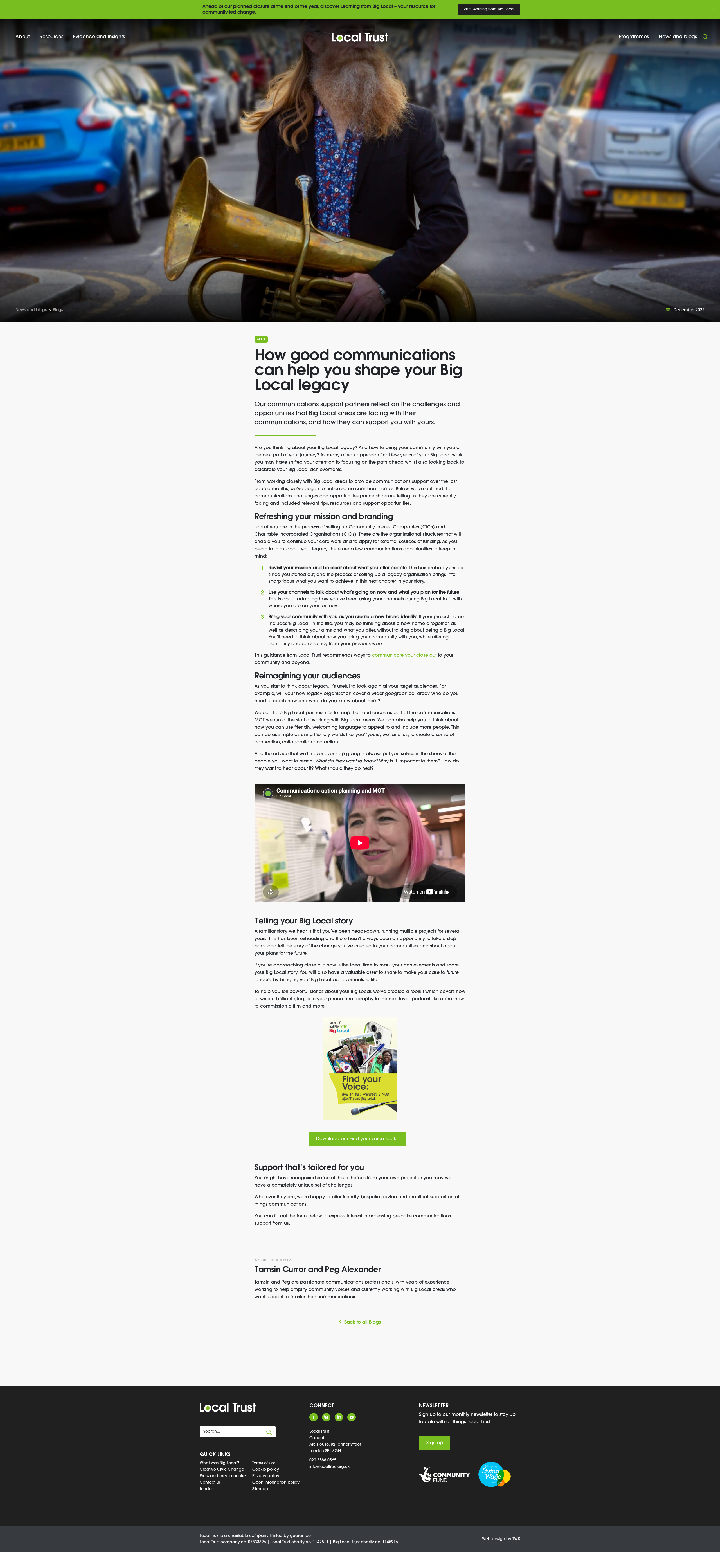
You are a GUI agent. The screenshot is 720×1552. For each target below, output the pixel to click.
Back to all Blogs (362, 1322)
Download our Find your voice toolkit (357, 1139)
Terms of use (264, 1463)
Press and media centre (223, 1476)
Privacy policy (265, 1476)
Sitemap (260, 1489)
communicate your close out (404, 655)
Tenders (207, 1489)
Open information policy (276, 1483)
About (22, 37)
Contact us (210, 1483)
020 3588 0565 (322, 1460)
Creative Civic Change (222, 1470)
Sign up (434, 1443)
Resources (51, 37)
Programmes (634, 37)
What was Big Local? (219, 1463)
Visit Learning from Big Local (489, 9)
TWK (516, 1539)
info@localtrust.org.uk (329, 1467)
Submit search (269, 1432)
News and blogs (678, 37)
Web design (493, 1539)
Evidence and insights (99, 37)
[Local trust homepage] (360, 37)
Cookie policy (265, 1470)
